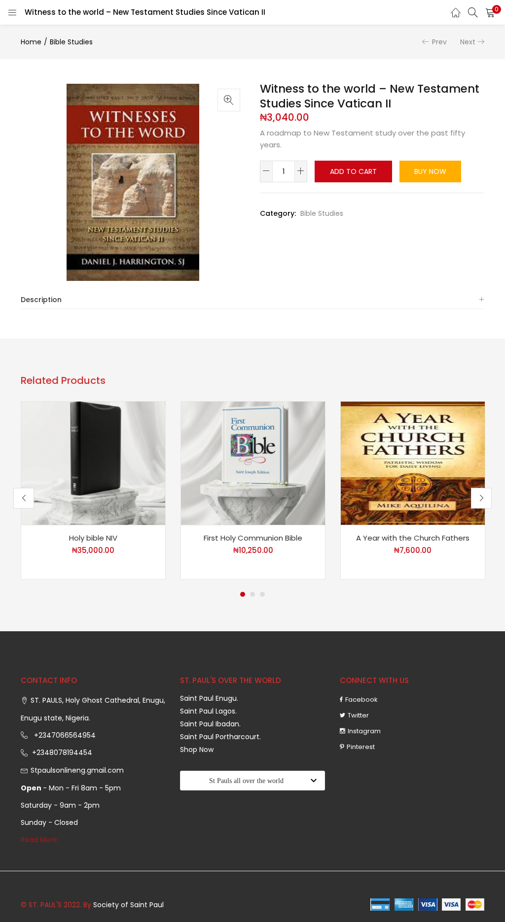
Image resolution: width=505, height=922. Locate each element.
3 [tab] (262, 594)
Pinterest (361, 746)
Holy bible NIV (93, 538)
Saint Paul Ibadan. (210, 724)
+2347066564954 (63, 735)
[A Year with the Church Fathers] (413, 463)
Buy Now (430, 171)
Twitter (358, 715)
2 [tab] (252, 594)
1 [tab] (242, 594)
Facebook (361, 699)
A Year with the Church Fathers (412, 538)
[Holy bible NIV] (93, 463)
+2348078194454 (61, 752)
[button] (490, 12)
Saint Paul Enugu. (209, 698)
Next (467, 42)
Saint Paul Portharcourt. (220, 737)
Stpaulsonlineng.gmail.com (77, 770)
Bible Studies (71, 42)
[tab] (252, 300)
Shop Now (197, 749)
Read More (39, 840)
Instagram (364, 731)
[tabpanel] (93, 490)
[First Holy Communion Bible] (253, 463)
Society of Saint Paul (128, 905)
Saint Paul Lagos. (208, 711)
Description (41, 300)
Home (31, 42)
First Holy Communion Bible (253, 538)
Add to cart (353, 171)
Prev (439, 42)
